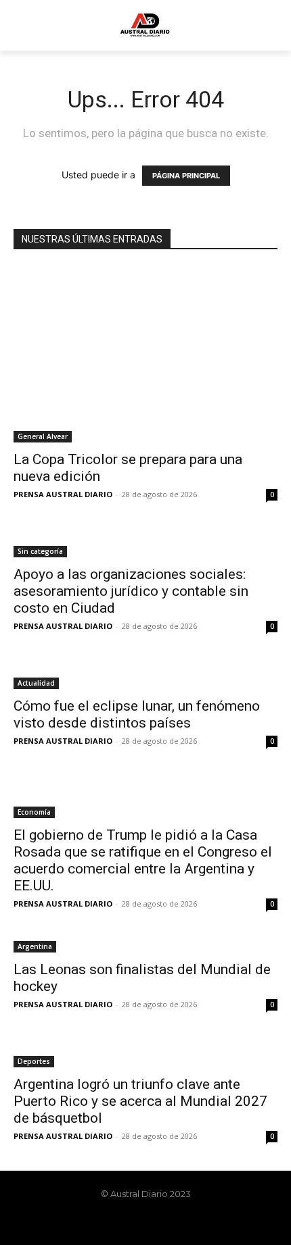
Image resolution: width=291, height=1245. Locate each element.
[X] (157, 1223)
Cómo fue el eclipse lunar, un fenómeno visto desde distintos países (137, 714)
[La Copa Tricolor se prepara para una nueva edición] (145, 354)
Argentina (35, 946)
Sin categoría (40, 551)
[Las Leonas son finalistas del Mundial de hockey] (145, 945)
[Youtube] (180, 1223)
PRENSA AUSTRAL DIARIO (63, 494)
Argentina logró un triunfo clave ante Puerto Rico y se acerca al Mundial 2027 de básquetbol (140, 1101)
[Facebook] (111, 1223)
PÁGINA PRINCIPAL (186, 175)
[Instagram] (134, 1223)
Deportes (34, 1061)
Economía (34, 812)
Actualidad (36, 683)
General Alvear (43, 436)
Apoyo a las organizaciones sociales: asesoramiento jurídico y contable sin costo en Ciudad (131, 591)
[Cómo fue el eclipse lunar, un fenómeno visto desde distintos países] (145, 675)
